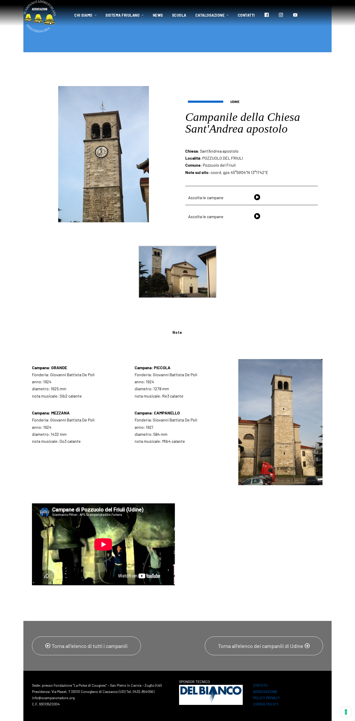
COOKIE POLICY (265, 704)
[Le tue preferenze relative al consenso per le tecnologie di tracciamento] (346, 712)
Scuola (179, 15)
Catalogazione (210, 15)
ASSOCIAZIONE (265, 691)
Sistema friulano (123, 15)
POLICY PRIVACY (266, 698)
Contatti (246, 15)
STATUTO (260, 685)
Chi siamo (83, 15)
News (158, 15)
